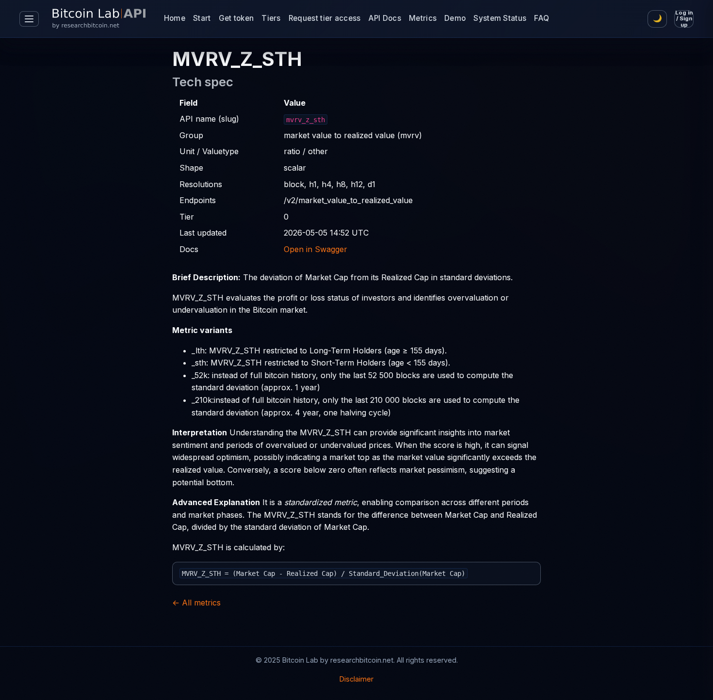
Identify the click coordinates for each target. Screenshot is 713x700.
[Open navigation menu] (29, 19)
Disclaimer (356, 679)
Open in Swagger (315, 249)
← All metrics (196, 602)
